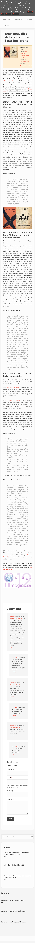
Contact (6, 25)
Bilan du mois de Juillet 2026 (14, 865)
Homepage (10, 791)
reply (12, 647)
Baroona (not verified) (16, 618)
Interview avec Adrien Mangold (12, 900)
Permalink (13, 616)
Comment (10, 799)
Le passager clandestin (14, 400)
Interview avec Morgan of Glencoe (13, 922)
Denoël (22, 62)
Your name (11, 769)
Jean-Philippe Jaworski (24, 54)
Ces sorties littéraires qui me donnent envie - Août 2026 (17, 877)
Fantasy (30, 66)
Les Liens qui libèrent (13, 387)
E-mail (9, 778)
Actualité (6, 20)
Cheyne (26, 62)
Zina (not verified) (15, 728)
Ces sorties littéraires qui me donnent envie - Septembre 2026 (17, 853)
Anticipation (23, 66)
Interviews (18, 20)
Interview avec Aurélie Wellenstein (13, 911)
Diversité (29, 20)
